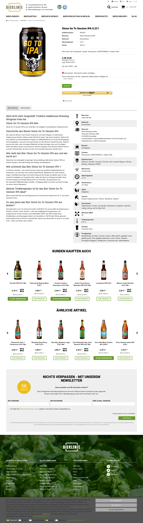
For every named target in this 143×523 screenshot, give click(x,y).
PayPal (51, 520)
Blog (134, 16)
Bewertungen (25, 108)
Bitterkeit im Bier (45, 480)
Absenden (127, 418)
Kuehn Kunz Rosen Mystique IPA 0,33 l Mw (82, 284)
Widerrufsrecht (11, 472)
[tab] (12, 108)
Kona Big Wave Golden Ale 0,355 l (104, 343)
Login (8, 486)
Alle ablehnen (116, 505)
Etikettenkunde (45, 483)
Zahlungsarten (11, 466)
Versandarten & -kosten (14, 469)
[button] (87, 93)
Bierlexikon (43, 466)
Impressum (77, 489)
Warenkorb (10, 477)
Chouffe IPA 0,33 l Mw (18, 283)
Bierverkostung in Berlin (76, 16)
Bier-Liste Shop (45, 489)
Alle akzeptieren (116, 500)
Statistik (24, 520)
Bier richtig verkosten (47, 477)
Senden (67, 86)
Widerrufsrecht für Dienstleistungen (18, 475)
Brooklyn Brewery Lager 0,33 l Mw (61, 343)
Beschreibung (13, 108)
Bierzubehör (119, 16)
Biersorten (30, 16)
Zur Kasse (9, 480)
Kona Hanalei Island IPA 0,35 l (125, 343)
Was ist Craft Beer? (46, 469)
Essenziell (13, 520)
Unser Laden (77, 469)
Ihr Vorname (13, 401)
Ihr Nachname (56, 401)
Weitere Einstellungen (75, 520)
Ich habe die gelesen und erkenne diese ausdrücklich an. (40, 409)
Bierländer (12, 16)
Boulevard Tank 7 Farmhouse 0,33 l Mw (18, 343)
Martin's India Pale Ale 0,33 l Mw (125, 284)
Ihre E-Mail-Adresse (101, 401)
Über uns (76, 466)
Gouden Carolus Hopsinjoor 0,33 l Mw (61, 284)
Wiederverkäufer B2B (80, 477)
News (75, 472)
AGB (74, 480)
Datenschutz (77, 483)
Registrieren (10, 483)
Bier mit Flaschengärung (48, 486)
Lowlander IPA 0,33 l (103, 283)
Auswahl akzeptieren (116, 509)
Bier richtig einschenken (48, 475)
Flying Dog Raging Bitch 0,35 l (39, 284)
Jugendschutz (78, 486)
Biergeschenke (49, 16)
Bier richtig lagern (46, 472)
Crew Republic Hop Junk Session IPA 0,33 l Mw (82, 343)
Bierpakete (101, 16)
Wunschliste (68, 101)
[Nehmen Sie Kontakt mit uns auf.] (109, 1)
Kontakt (9, 489)
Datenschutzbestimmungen (29, 409)
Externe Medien (38, 520)
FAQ (74, 475)
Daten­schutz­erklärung (41, 516)
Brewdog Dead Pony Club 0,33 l (39, 343)
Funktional (62, 520)
